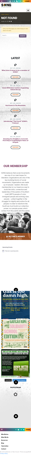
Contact (3, 449)
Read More (16, 77)
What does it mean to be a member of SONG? (15, 71)
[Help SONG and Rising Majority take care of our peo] (15, 305)
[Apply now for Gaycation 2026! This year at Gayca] (15, 334)
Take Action (4, 446)
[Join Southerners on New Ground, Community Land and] (15, 363)
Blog (2, 443)
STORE (19, 1)
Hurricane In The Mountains (15, 105)
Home (2, 14)
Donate (27, 1)
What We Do (4, 437)
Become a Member (17, 236)
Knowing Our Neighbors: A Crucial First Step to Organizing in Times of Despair (15, 140)
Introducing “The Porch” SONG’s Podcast (15, 122)
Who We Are (4, 434)
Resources (4, 440)
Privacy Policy (4, 453)
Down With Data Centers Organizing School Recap (15, 88)
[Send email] (11, 21)
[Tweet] (9, 21)
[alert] (10, 251)
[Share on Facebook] (7, 21)
